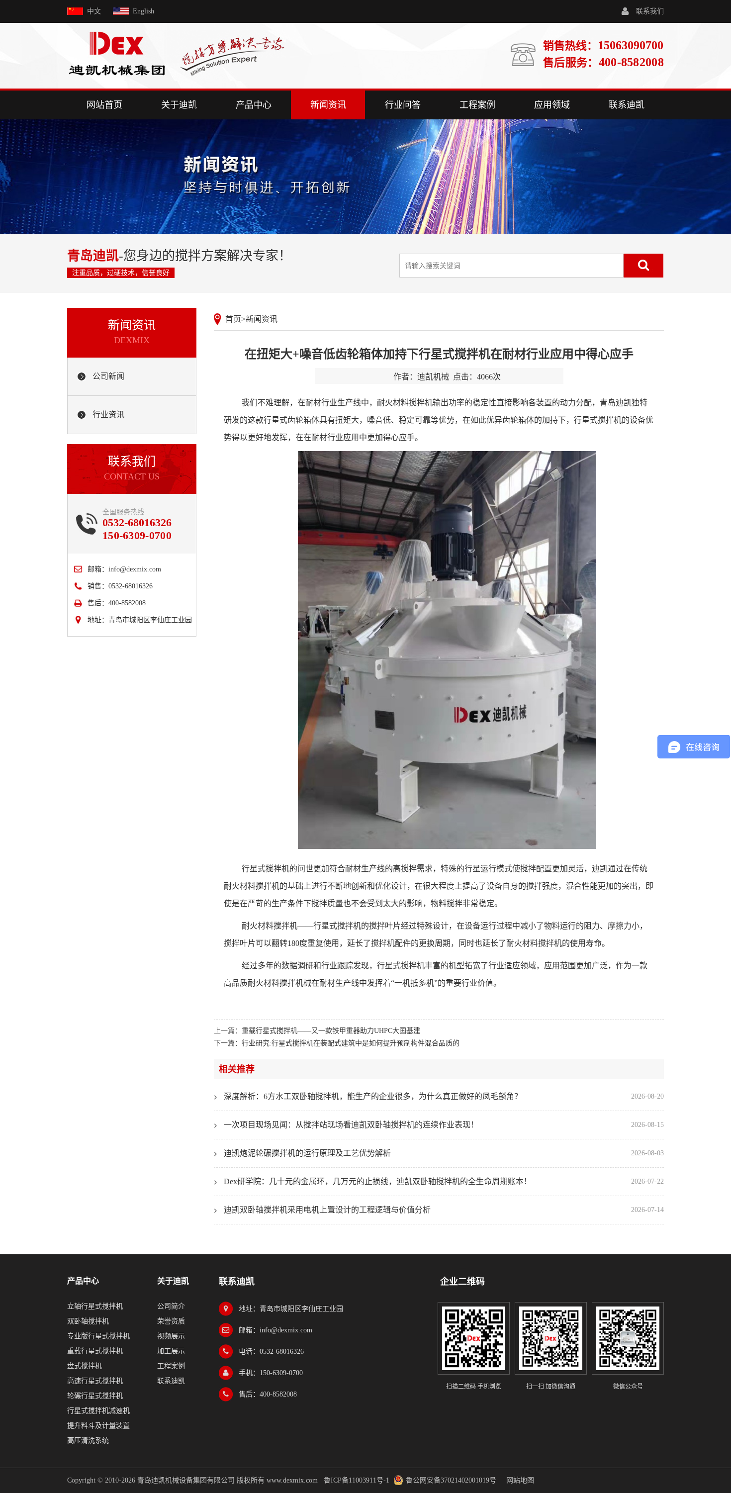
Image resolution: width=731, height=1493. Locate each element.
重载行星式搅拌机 (95, 1351)
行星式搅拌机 (598, 420)
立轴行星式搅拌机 (95, 1306)
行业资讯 (108, 414)
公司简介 (171, 1306)
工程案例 (477, 105)
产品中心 (254, 105)
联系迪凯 (626, 105)
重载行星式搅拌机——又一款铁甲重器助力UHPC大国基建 (331, 1030)
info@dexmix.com (134, 569)
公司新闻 (108, 376)
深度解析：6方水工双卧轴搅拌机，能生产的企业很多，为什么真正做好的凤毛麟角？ (373, 1096)
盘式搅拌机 (84, 1366)
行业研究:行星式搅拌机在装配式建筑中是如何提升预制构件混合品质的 (350, 1043)
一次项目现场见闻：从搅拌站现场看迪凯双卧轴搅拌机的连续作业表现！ (351, 1124)
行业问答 (403, 105)
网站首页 (104, 105)
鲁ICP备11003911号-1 (356, 1480)
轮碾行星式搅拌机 (95, 1396)
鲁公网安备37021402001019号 (451, 1480)
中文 (94, 11)
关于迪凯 (179, 105)
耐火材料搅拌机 (251, 886)
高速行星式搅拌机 (95, 1381)
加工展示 (171, 1351)
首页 (233, 319)
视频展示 (171, 1336)
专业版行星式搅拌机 (98, 1336)
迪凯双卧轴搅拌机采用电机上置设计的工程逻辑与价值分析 (327, 1210)
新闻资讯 (328, 105)
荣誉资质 (171, 1321)
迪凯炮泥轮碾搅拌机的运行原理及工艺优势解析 (307, 1153)
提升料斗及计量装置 (98, 1425)
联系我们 (650, 11)
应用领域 (552, 105)
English (143, 11)
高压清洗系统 (88, 1440)
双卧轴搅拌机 (88, 1321)
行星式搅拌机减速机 (98, 1410)
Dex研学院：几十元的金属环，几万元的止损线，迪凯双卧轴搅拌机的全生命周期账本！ (378, 1181)
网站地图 (520, 1480)
